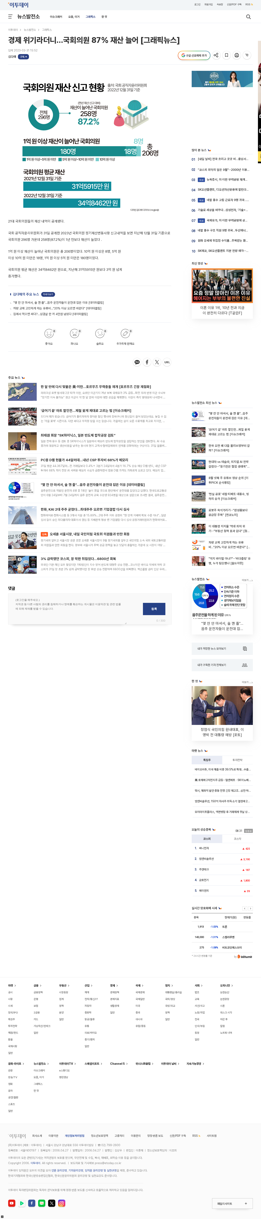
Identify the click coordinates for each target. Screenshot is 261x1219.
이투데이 (13, 29)
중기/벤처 (90, 1039)
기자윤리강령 (76, 1170)
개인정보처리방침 (74, 1135)
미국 (138, 1005)
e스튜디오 (64, 1070)
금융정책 (38, 992)
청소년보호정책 (99, 1135)
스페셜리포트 (92, 1063)
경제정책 (114, 992)
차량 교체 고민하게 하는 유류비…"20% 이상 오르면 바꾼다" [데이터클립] (57, 308)
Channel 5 (117, 1063)
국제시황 (12, 1046)
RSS (248, 4)
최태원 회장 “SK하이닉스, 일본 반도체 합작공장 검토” (78, 435)
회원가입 (209, 4)
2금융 (37, 1012)
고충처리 (119, 1135)
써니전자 (204, 848)
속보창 (220, 4)
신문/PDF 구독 (234, 4)
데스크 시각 (226, 1012)
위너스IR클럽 (143, 1063)
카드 (36, 1019)
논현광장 (224, 999)
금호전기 (204, 880)
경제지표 (114, 999)
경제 (112, 985)
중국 (138, 1012)
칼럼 (222, 1026)
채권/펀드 (13, 1032)
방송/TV (12, 1077)
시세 (10, 1005)
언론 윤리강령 (59, 1170)
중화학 (88, 1012)
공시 (10, 992)
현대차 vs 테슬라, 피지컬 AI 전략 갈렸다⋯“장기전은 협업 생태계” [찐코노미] (229, 466)
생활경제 (114, 1005)
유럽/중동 (141, 1026)
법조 (197, 992)
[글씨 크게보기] (247, 55)
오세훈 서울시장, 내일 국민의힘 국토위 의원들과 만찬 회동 (86, 534)
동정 (197, 1032)
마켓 (10, 985)
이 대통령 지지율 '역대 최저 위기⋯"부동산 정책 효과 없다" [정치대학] (229, 531)
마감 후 (224, 1019)
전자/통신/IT (91, 999)
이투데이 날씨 (168, 1063)
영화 (10, 1084)
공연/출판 (13, 1097)
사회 (197, 985)
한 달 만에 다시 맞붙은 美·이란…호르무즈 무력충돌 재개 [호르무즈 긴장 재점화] (96, 387)
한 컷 (104, 16)
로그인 (197, 4)
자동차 (88, 1005)
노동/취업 (200, 1012)
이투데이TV (66, 1063)
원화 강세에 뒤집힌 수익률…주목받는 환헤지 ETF (227, 240)
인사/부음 (200, 1026)
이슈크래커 (56, 16)
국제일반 (140, 999)
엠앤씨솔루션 (206, 858)
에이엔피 (204, 890)
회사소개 (37, 1135)
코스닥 (237, 838)
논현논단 (224, 992)
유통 (87, 1026)
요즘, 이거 (74, 16)
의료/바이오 (91, 1032)
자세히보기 (48, 294)
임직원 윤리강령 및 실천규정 (101, 1170)
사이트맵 (212, 1135)
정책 (61, 1005)
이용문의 (136, 1135)
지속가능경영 (194, 1063)
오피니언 (225, 985)
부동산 (62, 985)
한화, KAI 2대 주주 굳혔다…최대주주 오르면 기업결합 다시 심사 (85, 509)
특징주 (207, 760)
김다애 (12, 57)
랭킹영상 (63, 1077)
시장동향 (63, 992)
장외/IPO (13, 1012)
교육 (197, 999)
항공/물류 (90, 1019)
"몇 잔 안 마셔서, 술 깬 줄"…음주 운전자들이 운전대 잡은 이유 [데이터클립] (58, 302)
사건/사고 (200, 1005)
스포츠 (11, 1104)
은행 (36, 999)
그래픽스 (90, 16)
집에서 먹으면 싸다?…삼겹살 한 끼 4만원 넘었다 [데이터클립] (50, 314)
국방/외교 (170, 1005)
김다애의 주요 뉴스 (26, 294)
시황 (10, 999)
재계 (87, 992)
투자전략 (237, 760)
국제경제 (140, 992)
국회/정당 (170, 999)
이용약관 (53, 1135)
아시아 (139, 1019)
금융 (36, 985)
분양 (61, 1012)
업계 (61, 999)
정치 (167, 985)
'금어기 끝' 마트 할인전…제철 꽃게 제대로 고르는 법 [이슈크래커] (86, 411)
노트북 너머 (226, 1032)
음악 (10, 1090)
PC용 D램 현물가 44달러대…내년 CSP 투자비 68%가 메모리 (84, 460)
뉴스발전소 (28, 16)
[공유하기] (216, 55)
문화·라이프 (14, 1063)
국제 (138, 985)
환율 (10, 1039)
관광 (10, 1070)
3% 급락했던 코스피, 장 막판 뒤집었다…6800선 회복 (78, 559)
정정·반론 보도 (155, 1135)
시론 (222, 1005)
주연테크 (204, 869)
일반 (10, 1053)
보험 (36, 1005)
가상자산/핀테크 (42, 1026)
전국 (197, 1019)
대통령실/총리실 (173, 992)
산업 (87, 985)
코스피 (207, 838)
